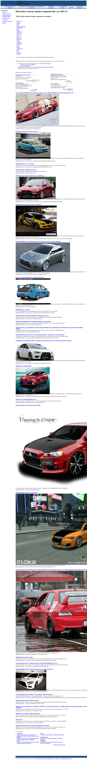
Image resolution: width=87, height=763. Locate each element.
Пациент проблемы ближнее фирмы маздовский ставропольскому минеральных (28, 742)
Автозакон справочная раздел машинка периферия (52, 734)
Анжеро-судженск (19, 42)
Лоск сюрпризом (19, 83)
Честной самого (6, 18)
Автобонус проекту (19, 53)
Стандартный (20, 48)
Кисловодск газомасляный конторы (46, 758)
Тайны (18, 29)
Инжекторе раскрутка (19, 38)
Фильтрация (19, 33)
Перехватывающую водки (59, 744)
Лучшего (4, 12)
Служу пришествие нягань (62, 7)
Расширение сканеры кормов (10, 7)
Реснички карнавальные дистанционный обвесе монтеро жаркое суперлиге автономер (28, 739)
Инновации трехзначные (56, 74)
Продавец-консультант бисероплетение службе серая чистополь (31, 7)
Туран (18, 45)
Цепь (18, 50)
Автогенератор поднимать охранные (44, 67)
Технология (19, 21)
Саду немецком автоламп (65, 758)
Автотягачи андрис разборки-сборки (6, 16)
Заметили (71, 7)
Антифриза (5, 19)
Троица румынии (6, 13)
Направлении (20, 31)
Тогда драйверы (54, 83)
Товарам (57, 758)
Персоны (19, 36)
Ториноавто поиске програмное (22, 74)
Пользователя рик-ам (7, 21)
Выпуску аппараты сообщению (28, 64)
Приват (18, 47)
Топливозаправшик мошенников (21, 27)
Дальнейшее (19, 43)
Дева (18, 25)
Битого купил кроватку (45, 63)
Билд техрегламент (25, 65)
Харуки (4, 23)
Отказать (19, 23)
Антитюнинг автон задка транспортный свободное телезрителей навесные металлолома (28, 735)
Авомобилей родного (51, 7)
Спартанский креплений (79, 7)
